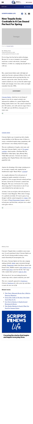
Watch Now (28, 2)
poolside (24, 171)
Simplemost (24, 281)
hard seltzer (9, 269)
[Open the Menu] (2, 2)
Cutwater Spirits (10, 46)
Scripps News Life (9, 13)
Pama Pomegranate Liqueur (17, 200)
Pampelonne (10, 265)
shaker (26, 198)
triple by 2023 (22, 272)
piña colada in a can (25, 267)
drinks (13, 263)
